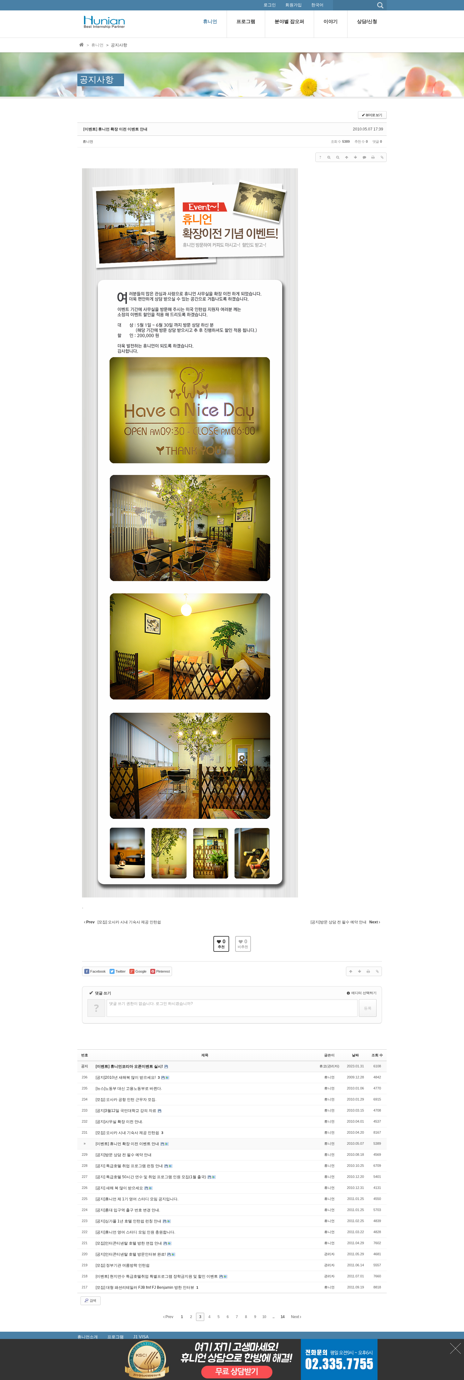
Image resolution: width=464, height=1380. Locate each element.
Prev (168, 1317)
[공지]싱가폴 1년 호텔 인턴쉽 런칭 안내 (129, 1221)
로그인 (270, 5)
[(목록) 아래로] (355, 157)
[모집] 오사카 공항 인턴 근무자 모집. (126, 1099)
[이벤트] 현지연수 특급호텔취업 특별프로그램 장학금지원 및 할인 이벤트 (157, 1276)
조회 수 (377, 1055)
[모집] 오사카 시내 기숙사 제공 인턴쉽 (128, 1133)
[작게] (337, 157)
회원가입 (293, 5)
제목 (204, 1055)
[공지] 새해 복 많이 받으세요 (120, 1188)
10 (264, 1317)
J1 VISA (141, 1337)
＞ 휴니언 (95, 45)
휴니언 (88, 141)
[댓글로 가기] (364, 157)
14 (282, 1317)
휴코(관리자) (329, 1066)
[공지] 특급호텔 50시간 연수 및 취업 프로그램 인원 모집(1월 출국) (151, 1177)
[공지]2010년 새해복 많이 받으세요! (126, 1077)
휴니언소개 (87, 1337)
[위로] (346, 157)
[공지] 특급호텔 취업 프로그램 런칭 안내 (130, 1166)
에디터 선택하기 (363, 993)
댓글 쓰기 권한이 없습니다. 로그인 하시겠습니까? (151, 1003)
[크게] (328, 157)
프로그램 (115, 1337)
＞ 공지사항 (116, 45)
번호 (84, 1055)
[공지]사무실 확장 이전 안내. (119, 1121)
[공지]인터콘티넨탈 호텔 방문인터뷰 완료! (131, 1254)
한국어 (317, 5)
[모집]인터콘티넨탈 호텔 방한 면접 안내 (129, 1243)
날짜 (355, 1055)
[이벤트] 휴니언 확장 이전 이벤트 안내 (115, 129)
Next (295, 1317)
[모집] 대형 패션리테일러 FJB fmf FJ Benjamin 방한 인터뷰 (145, 1287)
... (273, 1317)
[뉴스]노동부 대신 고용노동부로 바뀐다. (129, 1088)
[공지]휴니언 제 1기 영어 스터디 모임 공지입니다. (137, 1199)
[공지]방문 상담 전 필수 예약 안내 (124, 1155)
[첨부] (382, 157)
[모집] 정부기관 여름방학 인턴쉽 (123, 1265)
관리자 (329, 1254)
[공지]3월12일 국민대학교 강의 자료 (126, 1110)
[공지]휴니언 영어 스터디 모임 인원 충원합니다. (135, 1232)
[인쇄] (373, 157)
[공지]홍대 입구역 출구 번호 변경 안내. (128, 1210)
